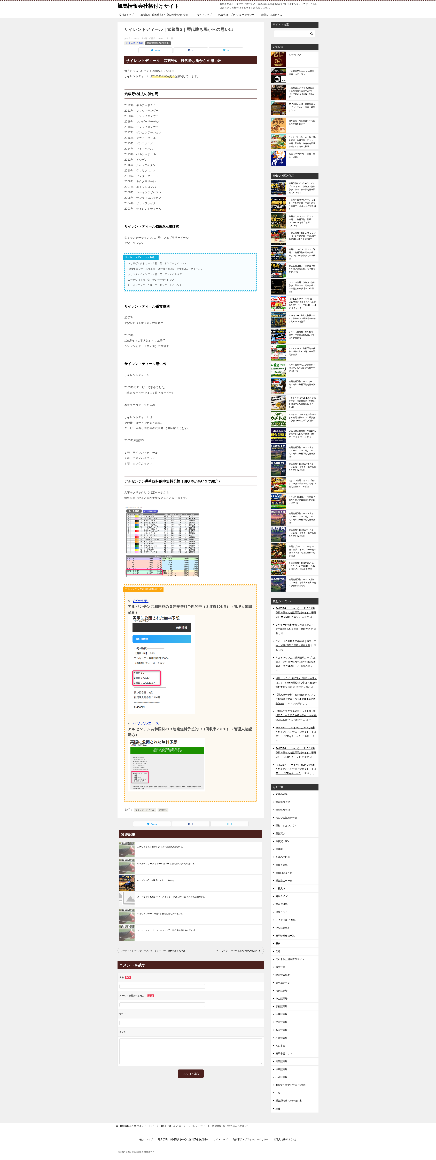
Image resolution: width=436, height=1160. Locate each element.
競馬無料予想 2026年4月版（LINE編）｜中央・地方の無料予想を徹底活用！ (302, 533)
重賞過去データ (284, 880)
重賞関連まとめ (284, 872)
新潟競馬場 (281, 1030)
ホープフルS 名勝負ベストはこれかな (155, 880)
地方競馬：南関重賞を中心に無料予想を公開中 (165, 14)
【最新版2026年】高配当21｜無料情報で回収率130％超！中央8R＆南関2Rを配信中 (302, 92)
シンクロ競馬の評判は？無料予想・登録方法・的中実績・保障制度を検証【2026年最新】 (302, 287)
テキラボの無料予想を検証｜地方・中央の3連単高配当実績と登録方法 (302, 335)
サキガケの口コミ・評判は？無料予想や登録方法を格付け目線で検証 (302, 500)
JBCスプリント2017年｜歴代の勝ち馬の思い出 (238, 951)
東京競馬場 (281, 990)
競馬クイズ (281, 896)
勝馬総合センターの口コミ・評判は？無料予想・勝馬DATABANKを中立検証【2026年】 (302, 221)
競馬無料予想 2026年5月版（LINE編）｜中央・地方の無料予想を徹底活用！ (302, 467)
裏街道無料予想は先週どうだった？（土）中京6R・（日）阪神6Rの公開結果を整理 (302, 566)
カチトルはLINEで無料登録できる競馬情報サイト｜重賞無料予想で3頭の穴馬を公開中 (302, 417)
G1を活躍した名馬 (134, 43)
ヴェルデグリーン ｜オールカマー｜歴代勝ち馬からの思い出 (166, 863)
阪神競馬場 (281, 1014)
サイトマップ (204, 14)
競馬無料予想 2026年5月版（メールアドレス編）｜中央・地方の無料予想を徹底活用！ (302, 452)
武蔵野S (163, 810)
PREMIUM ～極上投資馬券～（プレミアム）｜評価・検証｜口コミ (302, 107)
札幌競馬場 (281, 1037)
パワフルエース (146, 723)
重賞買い (280, 833)
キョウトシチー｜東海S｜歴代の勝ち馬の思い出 (160, 913)
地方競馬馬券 (283, 975)
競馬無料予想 (283, 809)
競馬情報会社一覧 (285, 935)
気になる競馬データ (286, 817)
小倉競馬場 (281, 1077)
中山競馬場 (281, 998)
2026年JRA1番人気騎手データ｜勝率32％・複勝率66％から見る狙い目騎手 (302, 318)
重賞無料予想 (283, 802)
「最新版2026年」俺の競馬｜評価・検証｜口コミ (302, 73)
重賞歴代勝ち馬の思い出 (158, 43)
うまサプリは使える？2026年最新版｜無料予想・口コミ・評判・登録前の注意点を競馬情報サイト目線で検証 (302, 142)
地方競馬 (280, 967)
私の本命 (280, 1045)
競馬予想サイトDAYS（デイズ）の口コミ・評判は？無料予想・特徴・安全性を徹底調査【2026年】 (302, 188)
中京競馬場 (281, 1022)
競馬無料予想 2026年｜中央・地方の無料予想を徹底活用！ (302, 384)
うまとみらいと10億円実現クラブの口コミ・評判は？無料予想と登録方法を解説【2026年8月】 (296, 661)
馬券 (278, 1108)
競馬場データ (283, 982)
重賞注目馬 (281, 904)
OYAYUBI (141, 601)
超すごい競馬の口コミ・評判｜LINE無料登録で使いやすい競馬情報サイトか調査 (302, 483)
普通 (278, 951)
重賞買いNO (282, 841)
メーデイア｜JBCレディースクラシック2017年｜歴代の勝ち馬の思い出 (171, 897)
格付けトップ (126, 14)
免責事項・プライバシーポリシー (236, 14)
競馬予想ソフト (284, 1053)
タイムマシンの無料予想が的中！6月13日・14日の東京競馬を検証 (302, 351)
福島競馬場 (281, 1069)
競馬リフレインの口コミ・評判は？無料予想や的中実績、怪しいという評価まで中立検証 (302, 254)
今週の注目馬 (283, 857)
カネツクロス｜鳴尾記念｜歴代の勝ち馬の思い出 (160, 847)
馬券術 (279, 849)
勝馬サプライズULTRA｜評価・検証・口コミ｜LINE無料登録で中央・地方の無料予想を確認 (302, 551)
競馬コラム (281, 912)
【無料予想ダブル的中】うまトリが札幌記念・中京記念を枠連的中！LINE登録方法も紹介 (302, 204)
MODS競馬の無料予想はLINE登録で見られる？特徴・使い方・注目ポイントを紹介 (302, 434)
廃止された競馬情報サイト (290, 959)
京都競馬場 (281, 1006)
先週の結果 (281, 794)
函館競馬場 (281, 1061)
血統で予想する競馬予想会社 (291, 1085)
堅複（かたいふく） (286, 825)
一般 (278, 1092)
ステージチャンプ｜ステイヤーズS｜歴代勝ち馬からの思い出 (166, 930)
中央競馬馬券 (283, 927)
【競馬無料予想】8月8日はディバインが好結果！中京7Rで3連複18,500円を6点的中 (302, 236)
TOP (137, 1126)
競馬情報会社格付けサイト (149, 6)
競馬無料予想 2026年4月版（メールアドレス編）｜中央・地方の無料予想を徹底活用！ (302, 518)
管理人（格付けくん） (273, 14)
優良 (278, 943)
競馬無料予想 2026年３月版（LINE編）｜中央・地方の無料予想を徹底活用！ (302, 582)
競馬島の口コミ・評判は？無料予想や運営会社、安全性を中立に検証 (302, 269)
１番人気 (280, 888)
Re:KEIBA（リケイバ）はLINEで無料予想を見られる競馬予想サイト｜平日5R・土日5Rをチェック (302, 303)
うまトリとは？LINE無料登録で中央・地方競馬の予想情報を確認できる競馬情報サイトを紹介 (302, 402)
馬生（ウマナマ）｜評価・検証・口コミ (302, 155)
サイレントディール (144, 810)
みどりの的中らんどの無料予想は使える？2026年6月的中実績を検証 (302, 368)
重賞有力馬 (281, 864)
